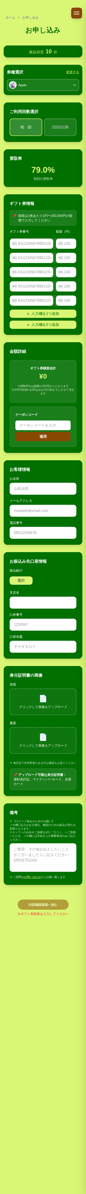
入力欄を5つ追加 (43, 324)
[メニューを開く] (76, 13)
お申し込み (30, 17)
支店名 (14, 592)
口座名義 (16, 636)
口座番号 (16, 614)
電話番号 (16, 523)
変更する (72, 72)
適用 (43, 436)
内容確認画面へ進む (43, 904)
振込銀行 (16, 570)
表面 (13, 684)
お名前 (14, 478)
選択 (21, 580)
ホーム (10, 17)
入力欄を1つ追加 (43, 313)
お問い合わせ (32, 877)
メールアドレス (21, 500)
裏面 (13, 723)
